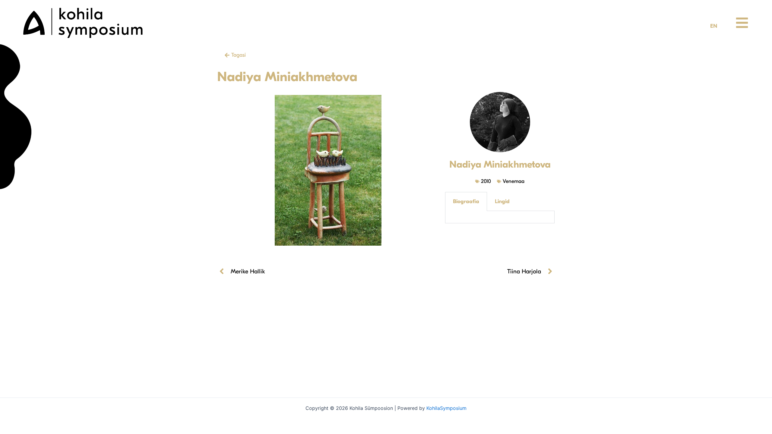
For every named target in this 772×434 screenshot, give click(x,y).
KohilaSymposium (446, 408)
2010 (486, 181)
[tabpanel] (500, 217)
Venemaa (513, 181)
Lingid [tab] (502, 201)
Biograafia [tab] (466, 201)
